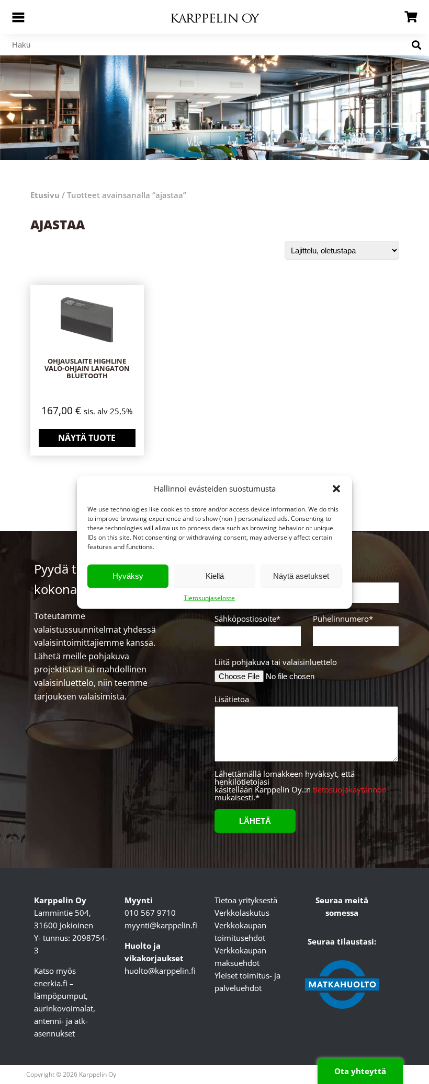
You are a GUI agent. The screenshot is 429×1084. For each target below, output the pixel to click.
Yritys (323, 576)
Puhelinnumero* (343, 619)
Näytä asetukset (301, 576)
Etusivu (45, 195)
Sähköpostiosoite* (247, 619)
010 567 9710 (150, 912)
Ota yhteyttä (360, 1071)
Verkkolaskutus (241, 912)
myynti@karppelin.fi (161, 925)
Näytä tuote (87, 438)
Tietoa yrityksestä (245, 900)
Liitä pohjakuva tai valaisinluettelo (275, 662)
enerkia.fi (50, 983)
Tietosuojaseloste (209, 597)
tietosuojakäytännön (350, 789)
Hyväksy (127, 576)
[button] (336, 488)
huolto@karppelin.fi (160, 970)
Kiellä (215, 576)
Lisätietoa (231, 699)
